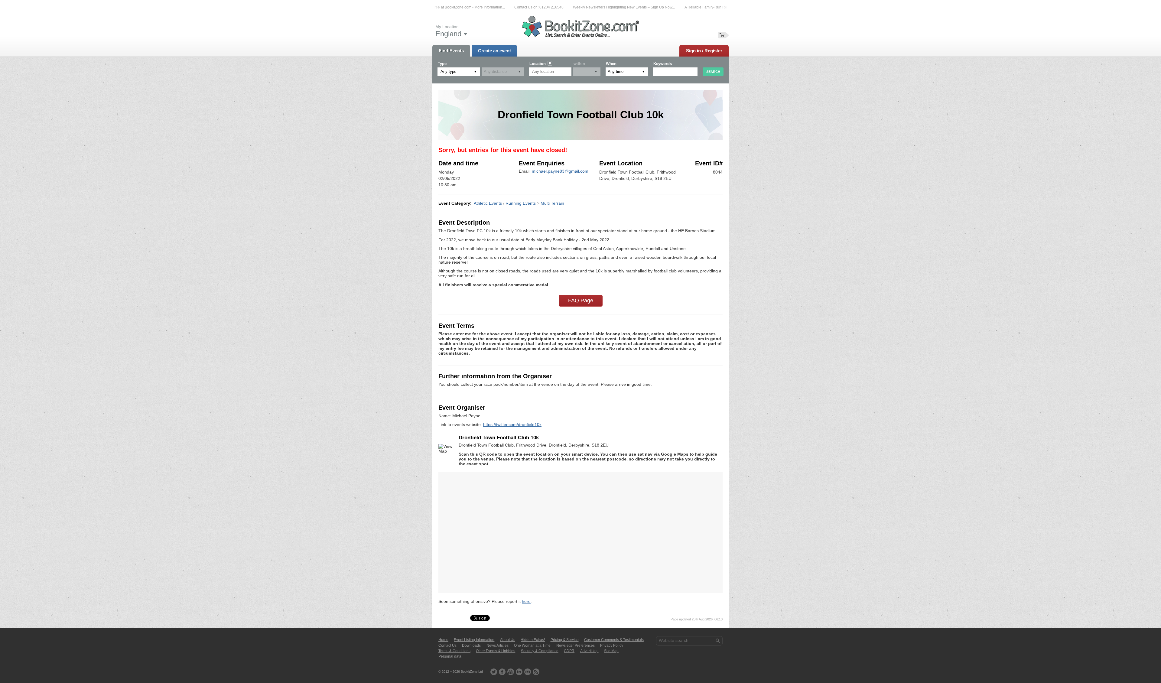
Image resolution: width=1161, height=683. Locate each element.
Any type (448, 71)
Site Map (611, 651)
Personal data (449, 656)
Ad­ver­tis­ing (589, 651)
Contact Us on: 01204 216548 (518, 7)
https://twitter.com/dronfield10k (512, 424)
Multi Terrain (552, 203)
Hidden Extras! (533, 640)
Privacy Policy (611, 645)
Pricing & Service (565, 640)
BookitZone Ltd (472, 671)
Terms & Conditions (454, 651)
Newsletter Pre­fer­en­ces (575, 645)
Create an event (494, 50)
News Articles (497, 645)
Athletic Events (488, 203)
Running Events (521, 203)
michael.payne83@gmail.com (560, 171)
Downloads (471, 645)
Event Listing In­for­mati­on (474, 640)
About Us (507, 640)
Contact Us (447, 645)
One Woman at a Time (532, 645)
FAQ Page (580, 301)
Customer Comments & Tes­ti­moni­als (614, 640)
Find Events (451, 50)
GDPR (569, 651)
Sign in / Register (704, 50)
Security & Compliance (539, 651)
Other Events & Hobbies (495, 651)
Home (443, 640)
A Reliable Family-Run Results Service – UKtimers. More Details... (718, 7)
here (526, 601)
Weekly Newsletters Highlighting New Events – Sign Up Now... (603, 7)
